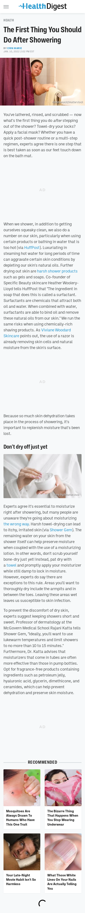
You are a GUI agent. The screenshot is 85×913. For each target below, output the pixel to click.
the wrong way (16, 523)
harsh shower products (57, 271)
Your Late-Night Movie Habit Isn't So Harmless (21, 879)
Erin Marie (14, 48)
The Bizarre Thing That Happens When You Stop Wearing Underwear (62, 817)
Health (8, 20)
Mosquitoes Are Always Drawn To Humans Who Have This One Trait (20, 817)
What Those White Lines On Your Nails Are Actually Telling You (61, 882)
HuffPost (32, 247)
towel (11, 565)
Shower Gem (61, 529)
